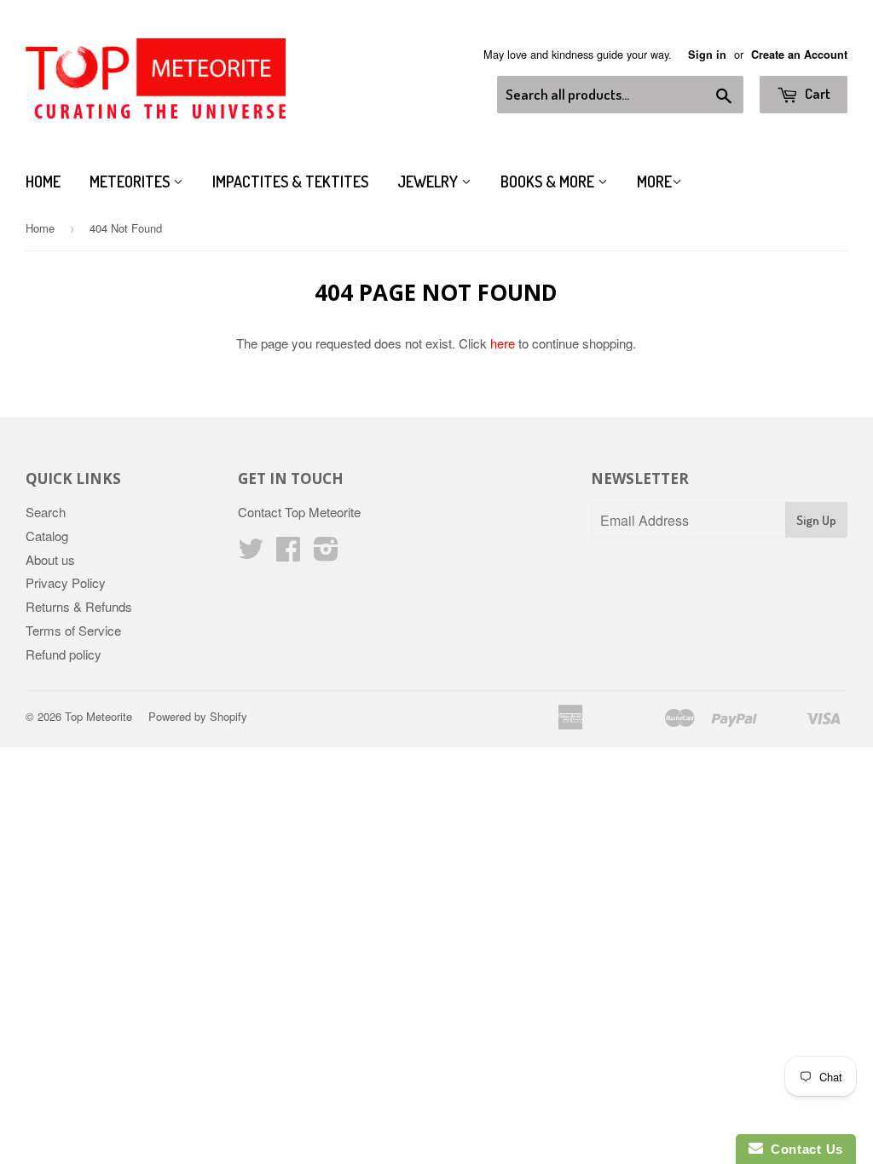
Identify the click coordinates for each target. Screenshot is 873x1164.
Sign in (707, 54)
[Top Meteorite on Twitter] (250, 553)
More (654, 181)
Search (46, 512)
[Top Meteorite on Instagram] (326, 553)
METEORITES (131, 181)
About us (50, 559)
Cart (816, 93)
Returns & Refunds (79, 606)
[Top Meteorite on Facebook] (288, 553)
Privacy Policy (66, 582)
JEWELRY (429, 181)
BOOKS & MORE (549, 181)
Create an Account (799, 54)
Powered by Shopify (197, 716)
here (502, 343)
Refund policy (63, 654)
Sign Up (816, 520)
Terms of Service (73, 630)
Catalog (47, 536)
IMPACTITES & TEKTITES (290, 181)
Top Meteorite (98, 716)
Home (43, 181)
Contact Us (803, 1149)
